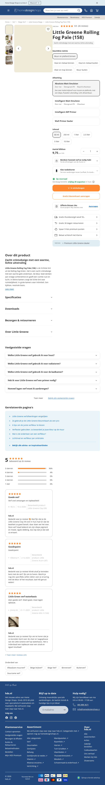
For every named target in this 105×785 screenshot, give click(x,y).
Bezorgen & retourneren (20, 320)
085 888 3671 (83, 705)
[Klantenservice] (86, 10)
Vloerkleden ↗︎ (60, 752)
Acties (86, 740)
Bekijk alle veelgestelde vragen (61, 398)
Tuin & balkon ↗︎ (61, 748)
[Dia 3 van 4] (9, 50)
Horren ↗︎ (58, 745)
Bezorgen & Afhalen (13, 738)
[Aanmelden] (64, 710)
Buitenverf (81, 667)
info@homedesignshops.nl (88, 709)
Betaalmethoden (12, 748)
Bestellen (9, 752)
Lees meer (9, 289)
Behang (30, 752)
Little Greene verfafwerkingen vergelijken (30, 416)
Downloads (12, 308)
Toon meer (38, 398)
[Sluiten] (97, 3)
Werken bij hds (90, 757)
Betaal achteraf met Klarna (70, 235)
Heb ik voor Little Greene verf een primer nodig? (32, 380)
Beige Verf (22, 22)
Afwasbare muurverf (16, 667)
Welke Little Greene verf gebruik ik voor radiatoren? (34, 363)
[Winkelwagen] (97, 10)
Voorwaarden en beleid (27, 778)
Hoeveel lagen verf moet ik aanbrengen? (28, 388)
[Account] (91, 10)
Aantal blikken (58, 149)
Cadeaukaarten (90, 750)
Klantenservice (14, 727)
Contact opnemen (12, 731)
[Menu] (8, 10)
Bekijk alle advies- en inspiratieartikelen (30, 445)
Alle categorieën (34, 738)
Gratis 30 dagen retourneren (71, 223)
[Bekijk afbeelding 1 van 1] (13, 622)
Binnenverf (66, 667)
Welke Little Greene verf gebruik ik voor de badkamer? (35, 372)
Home (7, 22)
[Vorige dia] (18, 48)
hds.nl (7, 779)
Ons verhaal (89, 753)
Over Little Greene (17, 331)
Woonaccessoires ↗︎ (35, 762)
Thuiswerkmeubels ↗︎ (63, 755)
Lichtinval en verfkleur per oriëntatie (28, 438)
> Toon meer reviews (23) (16, 655)
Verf (13, 22)
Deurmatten (32, 745)
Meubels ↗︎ (59, 759)
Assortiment (34, 726)
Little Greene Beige (35, 22)
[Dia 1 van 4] (9, 29)
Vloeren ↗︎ (31, 759)
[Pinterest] (15, 717)
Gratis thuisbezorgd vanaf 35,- (72, 217)
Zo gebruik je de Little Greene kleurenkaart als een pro (35, 421)
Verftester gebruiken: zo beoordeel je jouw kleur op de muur (38, 429)
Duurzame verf (13, 673)
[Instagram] (11, 717)
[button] (74, 26)
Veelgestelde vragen (13, 735)
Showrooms (89, 760)
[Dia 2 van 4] (9, 39)
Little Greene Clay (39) (37, 508)
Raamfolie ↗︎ (59, 741)
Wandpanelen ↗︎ (61, 738)
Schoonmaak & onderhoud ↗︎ (66, 762)
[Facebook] (6, 717)
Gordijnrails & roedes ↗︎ (37, 755)
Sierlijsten (31, 748)
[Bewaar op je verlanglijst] (48, 29)
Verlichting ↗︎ (32, 766)
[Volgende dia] (48, 48)
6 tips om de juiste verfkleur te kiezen (28, 425)
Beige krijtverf (36, 667)
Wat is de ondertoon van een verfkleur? (29, 434)
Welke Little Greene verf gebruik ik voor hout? (31, 355)
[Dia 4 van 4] (9, 60)
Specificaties (13, 297)
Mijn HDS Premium (13, 755)
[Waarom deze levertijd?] (93, 182)
